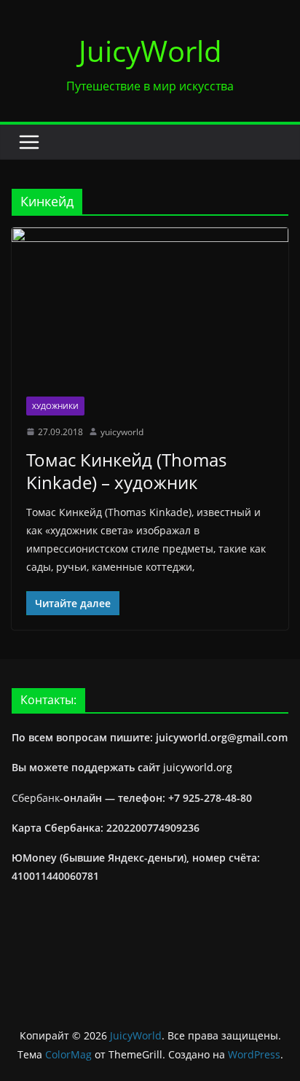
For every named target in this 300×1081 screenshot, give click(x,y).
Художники (55, 406)
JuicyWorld (150, 51)
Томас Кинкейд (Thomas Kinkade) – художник (126, 471)
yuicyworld (121, 432)
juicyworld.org (197, 767)
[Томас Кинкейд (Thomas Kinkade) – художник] (150, 304)
